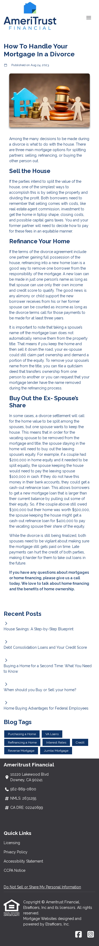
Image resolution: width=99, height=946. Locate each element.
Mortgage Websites (40, 919)
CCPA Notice (14, 870)
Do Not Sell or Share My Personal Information (42, 887)
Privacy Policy (15, 852)
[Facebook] (78, 935)
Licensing (12, 843)
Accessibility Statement (23, 861)
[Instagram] (90, 935)
